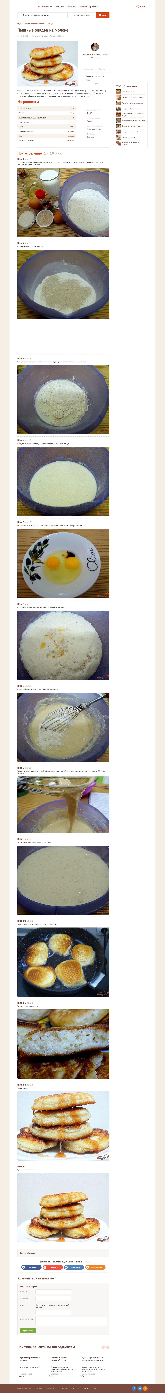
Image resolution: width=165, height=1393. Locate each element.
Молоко (21, 113)
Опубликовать (28, 1330)
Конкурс (60, 6)
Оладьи (50, 24)
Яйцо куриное (24, 122)
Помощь (95, 1388)
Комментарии (89, 69)
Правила (72, 6)
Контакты (86, 1388)
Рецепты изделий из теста (35, 24)
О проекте (65, 1388)
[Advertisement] (63, 337)
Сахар (21, 127)
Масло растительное (26, 141)
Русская (90, 121)
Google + (54, 1267)
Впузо (19, 24)
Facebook (33, 1267)
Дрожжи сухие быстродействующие (32, 117)
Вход (142, 6)
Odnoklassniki (96, 1267)
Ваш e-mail (24, 1298)
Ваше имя (23, 1292)
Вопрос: (22, 1305)
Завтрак (90, 137)
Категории (43, 6)
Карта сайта (75, 1388)
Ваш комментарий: (27, 1319)
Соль (20, 136)
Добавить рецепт (89, 6)
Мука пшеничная (25, 108)
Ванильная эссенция (26, 131)
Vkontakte (75, 1267)
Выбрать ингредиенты (82, 15)
